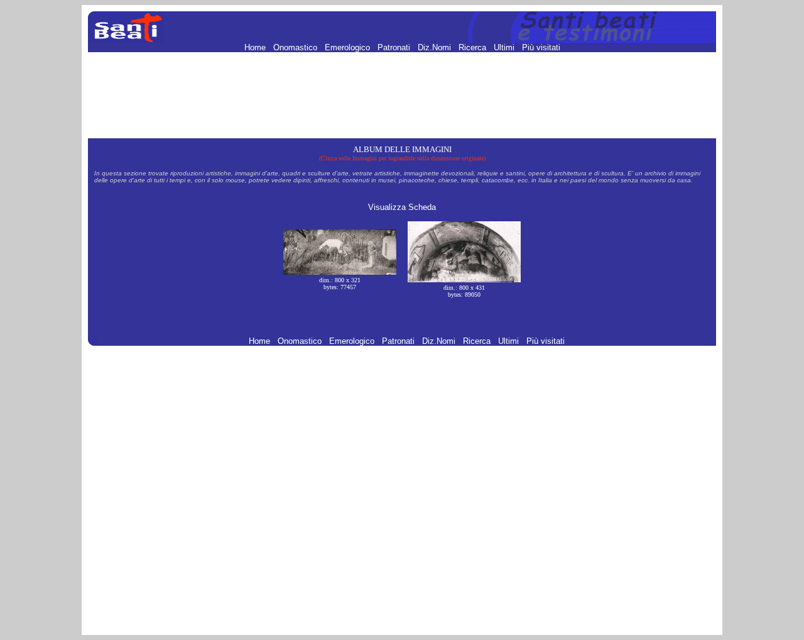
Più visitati (541, 47)
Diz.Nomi (436, 47)
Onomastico (296, 47)
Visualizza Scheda (402, 207)
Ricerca (474, 47)
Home (256, 47)
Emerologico (348, 47)
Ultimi (505, 47)
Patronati (395, 47)
